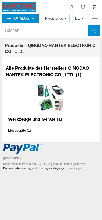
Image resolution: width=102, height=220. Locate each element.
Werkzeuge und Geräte (31, 119)
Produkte (14, 45)
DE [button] (77, 18)
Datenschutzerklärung (17, 168)
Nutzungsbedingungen (52, 168)
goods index (12, 158)
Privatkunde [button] (54, 18)
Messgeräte (17, 130)
